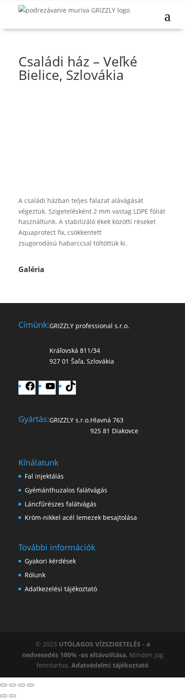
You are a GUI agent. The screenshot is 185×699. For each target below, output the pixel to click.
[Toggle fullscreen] (21, 685)
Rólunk (35, 575)
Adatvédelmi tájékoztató (110, 665)
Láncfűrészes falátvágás (61, 504)
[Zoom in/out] (30, 685)
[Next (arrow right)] (12, 696)
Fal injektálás (44, 476)
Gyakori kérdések (50, 561)
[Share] (12, 685)
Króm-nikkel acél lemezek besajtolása (81, 517)
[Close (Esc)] (3, 685)
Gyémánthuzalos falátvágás (66, 490)
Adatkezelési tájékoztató (61, 589)
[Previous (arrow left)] (3, 696)
